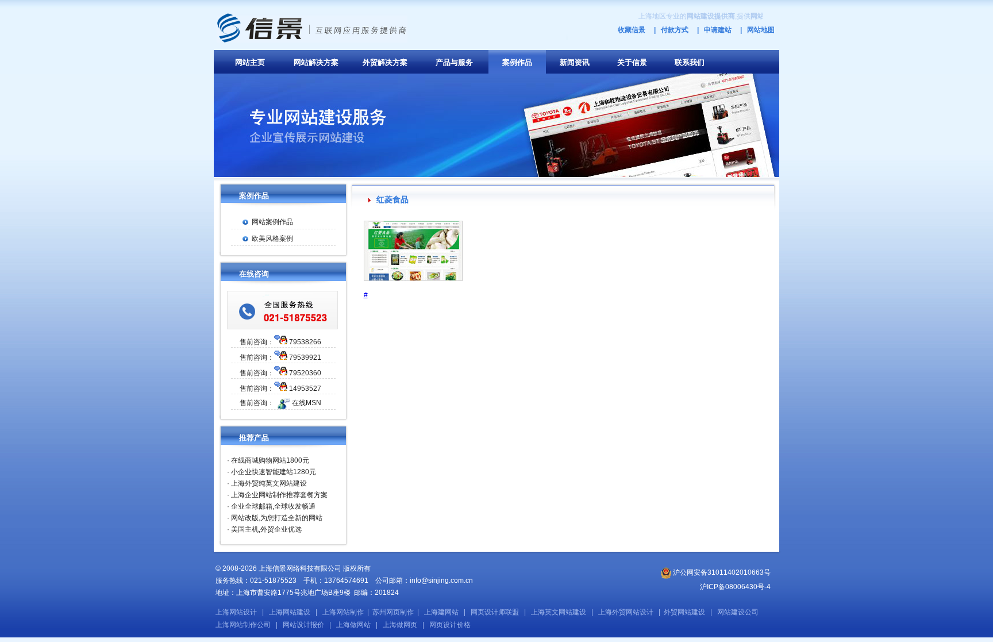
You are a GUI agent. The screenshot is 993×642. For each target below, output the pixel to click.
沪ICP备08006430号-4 (735, 587)
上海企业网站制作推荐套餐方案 (279, 495)
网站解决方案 (316, 62)
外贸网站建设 (684, 612)
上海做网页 (400, 625)
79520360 (305, 373)
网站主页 (250, 62)
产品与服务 (454, 62)
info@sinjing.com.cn (441, 580)
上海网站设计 (236, 612)
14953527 (305, 389)
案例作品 (517, 62)
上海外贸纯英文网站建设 (269, 483)
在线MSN (306, 403)
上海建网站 (441, 612)
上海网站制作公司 (243, 625)
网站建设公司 (738, 612)
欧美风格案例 (272, 238)
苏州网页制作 (393, 612)
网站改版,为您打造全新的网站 (276, 518)
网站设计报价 (303, 625)
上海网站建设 (289, 612)
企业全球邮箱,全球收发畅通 (273, 506)
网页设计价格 (450, 625)
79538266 (305, 342)
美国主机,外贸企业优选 (266, 529)
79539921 (305, 357)
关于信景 (632, 62)
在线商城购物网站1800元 (270, 460)
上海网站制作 (343, 612)
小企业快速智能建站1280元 (273, 472)
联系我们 (690, 62)
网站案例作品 (272, 222)
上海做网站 (353, 625)
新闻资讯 (575, 62)
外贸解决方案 (385, 62)
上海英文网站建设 (558, 612)
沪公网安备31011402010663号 (721, 572)
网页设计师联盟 (495, 612)
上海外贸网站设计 (625, 612)
